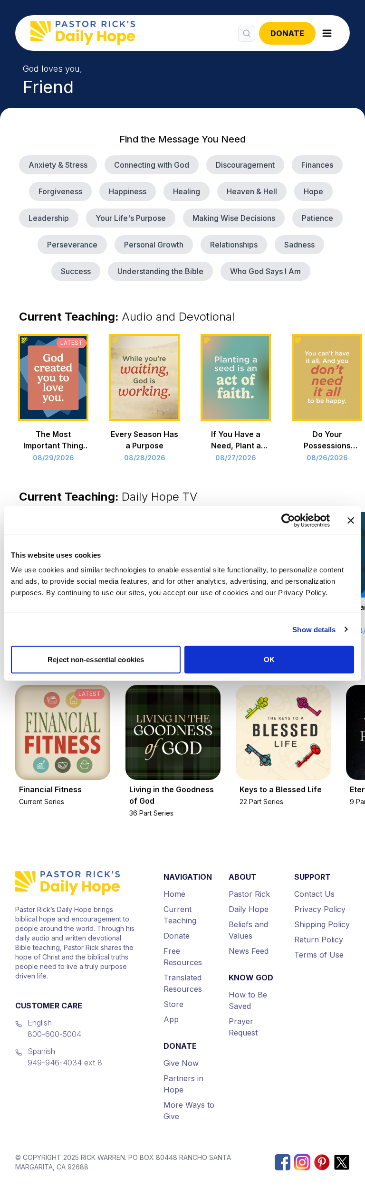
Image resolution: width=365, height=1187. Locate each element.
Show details (314, 629)
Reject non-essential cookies (96, 659)
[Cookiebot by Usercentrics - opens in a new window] (288, 520)
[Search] (246, 33)
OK (269, 659)
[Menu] (327, 33)
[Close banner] (350, 520)
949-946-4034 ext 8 (65, 1062)
